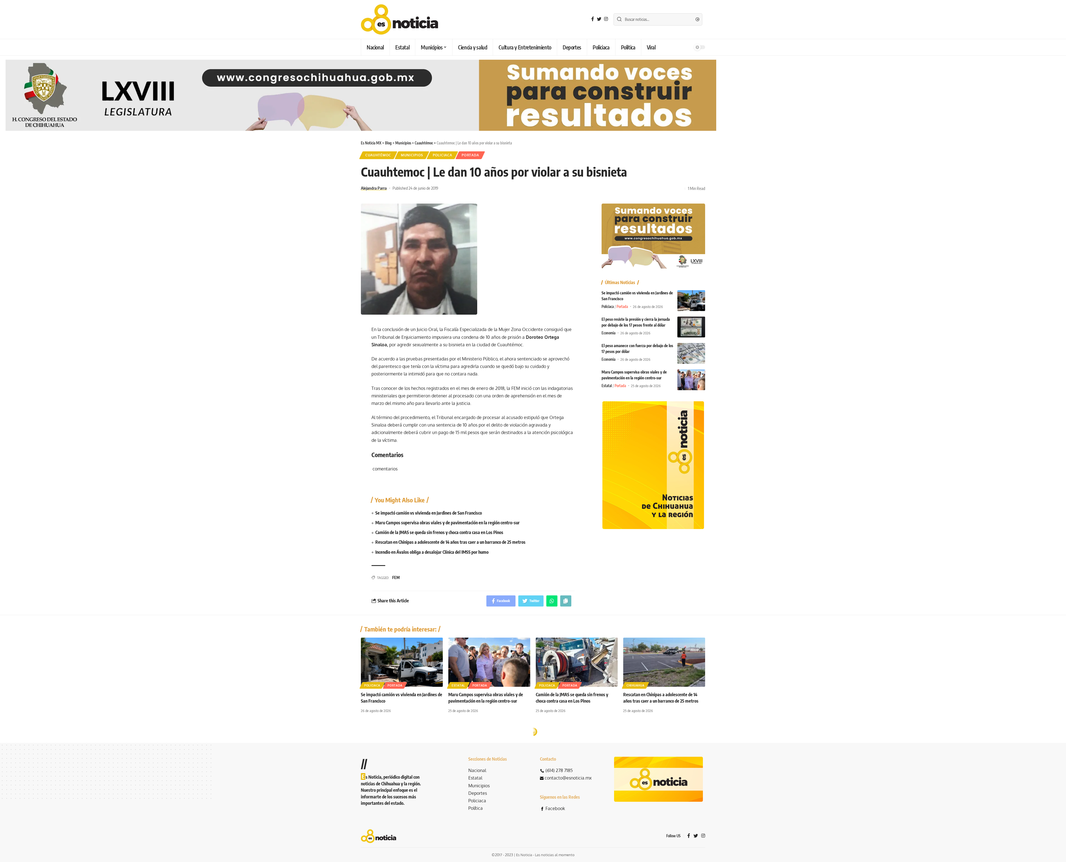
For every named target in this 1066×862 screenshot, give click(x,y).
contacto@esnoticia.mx (568, 778)
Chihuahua (635, 685)
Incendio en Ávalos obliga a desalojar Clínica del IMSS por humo (432, 552)
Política (475, 808)
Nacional (477, 770)
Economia (608, 333)
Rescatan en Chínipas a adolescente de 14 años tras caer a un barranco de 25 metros (450, 542)
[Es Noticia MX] (399, 19)
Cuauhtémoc (378, 155)
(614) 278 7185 (559, 770)
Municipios (412, 155)
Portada (470, 155)
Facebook (555, 808)
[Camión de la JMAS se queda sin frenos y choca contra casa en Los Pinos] (577, 662)
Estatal (607, 386)
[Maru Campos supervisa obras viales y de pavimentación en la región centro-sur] (691, 379)
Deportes (477, 793)
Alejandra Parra (374, 188)
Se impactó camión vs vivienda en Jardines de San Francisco (428, 513)
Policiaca (442, 155)
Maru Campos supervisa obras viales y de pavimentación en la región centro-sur (447, 522)
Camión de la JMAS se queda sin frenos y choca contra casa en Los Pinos (439, 532)
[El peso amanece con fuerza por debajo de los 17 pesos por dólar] (691, 353)
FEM (396, 577)
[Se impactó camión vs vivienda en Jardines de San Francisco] (691, 300)
